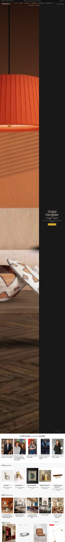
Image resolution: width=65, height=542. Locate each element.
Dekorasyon (33, 3)
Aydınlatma (27, 3)
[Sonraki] (62, 448)
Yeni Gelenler (31, 5)
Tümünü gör (56, 521)
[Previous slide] (1, 217)
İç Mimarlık (37, 5)
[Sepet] (63, 4)
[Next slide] (63, 217)
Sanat (16, 3)
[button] (57, 4)
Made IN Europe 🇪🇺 (49, 3)
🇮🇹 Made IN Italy (41, 3)
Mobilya (21, 3)
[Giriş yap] (59, 4)
